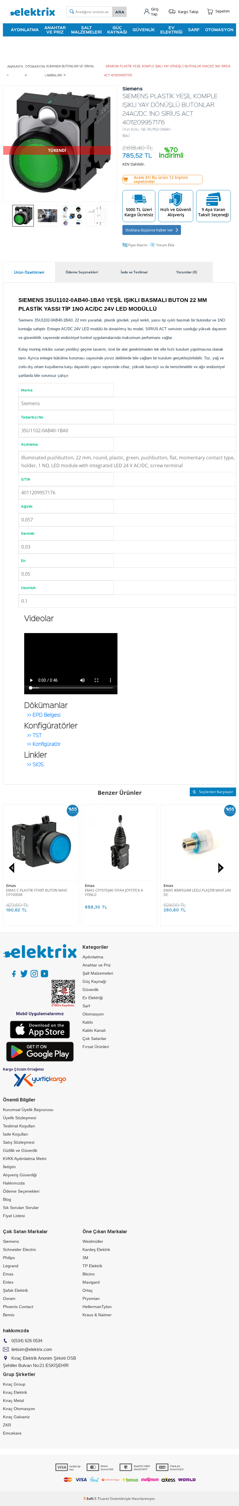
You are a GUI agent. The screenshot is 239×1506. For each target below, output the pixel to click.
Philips (9, 1257)
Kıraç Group (14, 1384)
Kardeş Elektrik (96, 1249)
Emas (11, 885)
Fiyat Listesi (14, 1215)
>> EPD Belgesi (43, 713)
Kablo (87, 1022)
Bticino (88, 1274)
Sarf (194, 29)
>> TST (34, 734)
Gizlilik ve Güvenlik (20, 1150)
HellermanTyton (97, 1306)
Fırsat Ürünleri (95, 1046)
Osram (9, 1298)
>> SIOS (35, 763)
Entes (8, 1282)
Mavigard (91, 1282)
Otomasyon (219, 29)
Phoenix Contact (18, 1306)
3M (85, 1257)
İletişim (9, 1166)
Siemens (11, 1241)
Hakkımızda (14, 1183)
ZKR (7, 1425)
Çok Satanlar (94, 1038)
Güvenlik (144, 29)
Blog (7, 1199)
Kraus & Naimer (97, 1314)
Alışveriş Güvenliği (20, 1175)
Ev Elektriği (171, 29)
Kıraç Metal (13, 1400)
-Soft (88, 1498)
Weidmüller (92, 1241)
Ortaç (87, 1290)
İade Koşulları (15, 1134)
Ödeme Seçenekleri (21, 1191)
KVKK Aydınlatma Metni (24, 1158)
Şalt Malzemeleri (86, 29)
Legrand (10, 1266)
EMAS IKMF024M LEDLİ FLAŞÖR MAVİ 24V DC (197, 892)
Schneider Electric (19, 1249)
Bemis (8, 1314)
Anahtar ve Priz (55, 29)
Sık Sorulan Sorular (21, 1207)
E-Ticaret (101, 1498)
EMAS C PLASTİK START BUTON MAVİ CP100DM (36, 892)
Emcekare (12, 1433)
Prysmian (91, 1298)
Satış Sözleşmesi (18, 1142)
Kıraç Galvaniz (16, 1416)
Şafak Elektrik (15, 1290)
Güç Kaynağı (117, 29)
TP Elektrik (92, 1266)
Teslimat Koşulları (19, 1126)
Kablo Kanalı (94, 1030)
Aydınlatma (25, 29)
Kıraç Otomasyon (19, 1408)
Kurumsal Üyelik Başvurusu (28, 1109)
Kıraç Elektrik (15, 1392)
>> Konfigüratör (44, 743)
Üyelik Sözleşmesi (19, 1117)
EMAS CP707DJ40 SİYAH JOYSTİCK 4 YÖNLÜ (114, 892)
